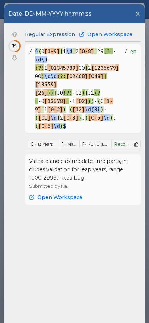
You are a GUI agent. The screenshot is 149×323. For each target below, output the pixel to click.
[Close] (137, 14)
